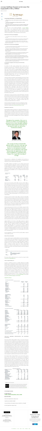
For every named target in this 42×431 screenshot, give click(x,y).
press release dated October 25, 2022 (18, 105)
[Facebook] (2, 14)
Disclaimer (26, 428)
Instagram (14, 275)
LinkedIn (10, 275)
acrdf (6, 394)
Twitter (7, 275)
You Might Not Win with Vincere (7, 415)
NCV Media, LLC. (14, 428)
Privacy (23, 428)
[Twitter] (2, 16)
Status (29, 428)
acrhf (20, 394)
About (18, 428)
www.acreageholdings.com (20, 274)
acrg (17, 394)
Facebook (18, 275)
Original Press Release (8, 277)
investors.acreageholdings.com (10, 258)
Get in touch (25, 387)
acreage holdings (12, 394)
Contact (21, 428)
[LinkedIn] (2, 19)
